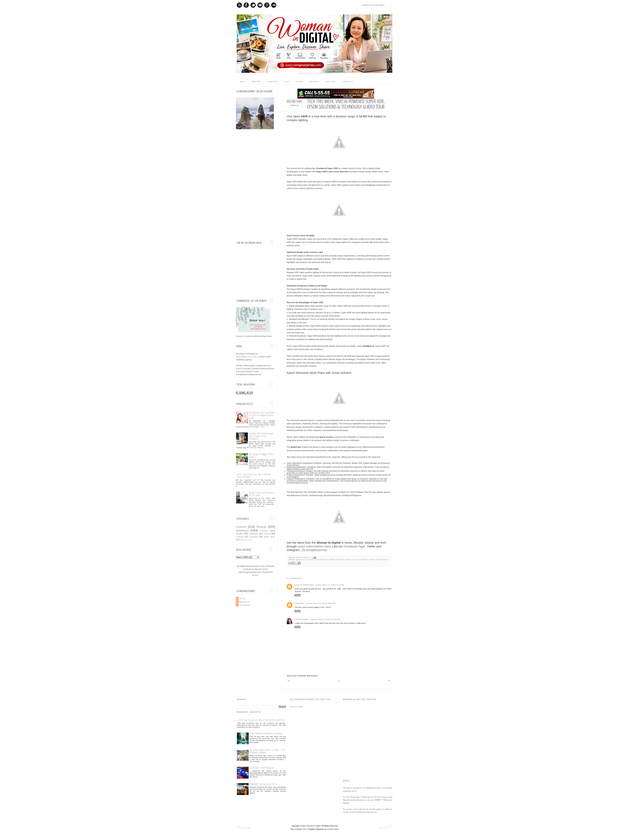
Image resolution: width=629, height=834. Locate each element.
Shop (286, 81)
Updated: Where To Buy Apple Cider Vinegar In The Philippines (261, 436)
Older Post (388, 681)
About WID (256, 81)
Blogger (255, 575)
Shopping (253, 537)
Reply (297, 595)
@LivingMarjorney (314, 550)
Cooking (239, 537)
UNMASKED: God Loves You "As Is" (263, 784)
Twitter (253, 5)
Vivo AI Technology (378, 560)
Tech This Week (360, 560)
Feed (239, 5)
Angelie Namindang (304, 585)
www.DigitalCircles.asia (246, 357)
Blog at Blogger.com (298, 829)
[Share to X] (296, 563)
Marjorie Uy (305, 557)
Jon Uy (242, 598)
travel (267, 533)
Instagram (260, 5)
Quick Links (330, 81)
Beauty (262, 526)
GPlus (266, 5)
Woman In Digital (313, 826)
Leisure (299, 81)
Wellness (314, 81)
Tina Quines (244, 605)
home (242, 81)
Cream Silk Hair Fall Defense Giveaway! (266, 733)
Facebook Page (354, 546)
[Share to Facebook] (299, 563)
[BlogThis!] (293, 563)
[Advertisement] (255, 185)
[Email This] (290, 563)
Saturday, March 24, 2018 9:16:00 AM (325, 619)
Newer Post (289, 681)
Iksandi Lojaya (333, 829)
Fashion (264, 530)
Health (239, 533)
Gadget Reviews (337, 560)
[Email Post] (314, 557)
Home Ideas (272, 81)
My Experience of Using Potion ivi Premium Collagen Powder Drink (261, 415)
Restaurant (244, 540)
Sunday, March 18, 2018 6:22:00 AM (329, 585)
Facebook (246, 5)
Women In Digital (296, 706)
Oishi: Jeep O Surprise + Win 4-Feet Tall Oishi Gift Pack (261, 720)
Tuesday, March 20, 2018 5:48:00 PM (320, 603)
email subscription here (314, 546)
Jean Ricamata (301, 619)
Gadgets (253, 533)
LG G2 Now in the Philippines (262, 768)
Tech (348, 560)
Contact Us (347, 81)
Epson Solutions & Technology (312, 560)
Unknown (299, 603)
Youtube (273, 5)
